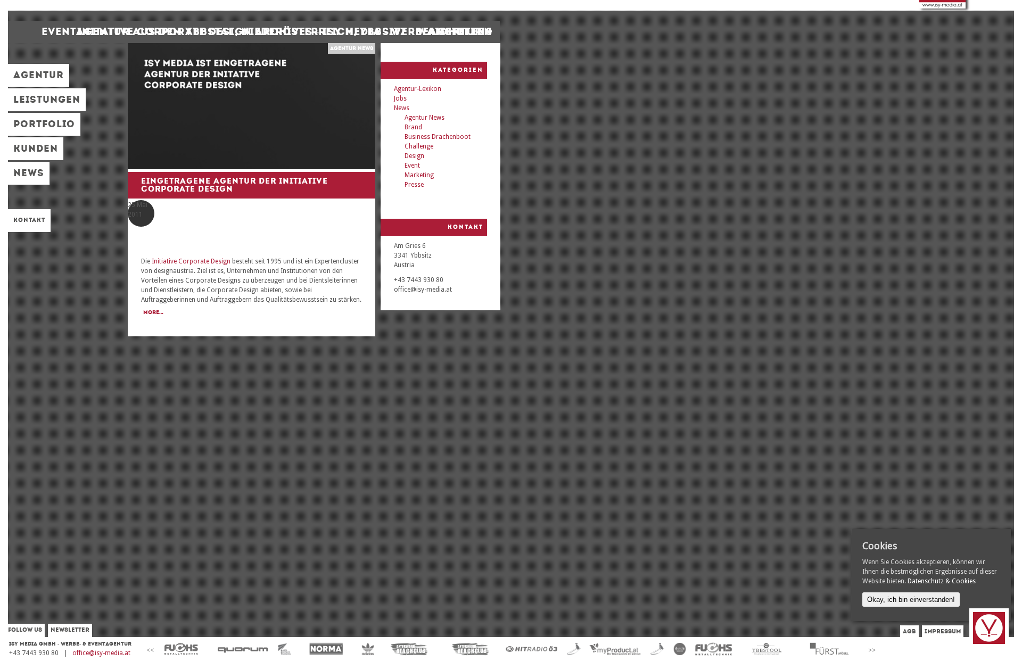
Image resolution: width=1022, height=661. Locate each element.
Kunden (35, 148)
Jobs (400, 98)
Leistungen (46, 99)
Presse (414, 184)
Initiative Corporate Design (191, 261)
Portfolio (44, 124)
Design (414, 156)
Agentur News (351, 48)
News (28, 173)
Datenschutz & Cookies (942, 581)
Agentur (38, 75)
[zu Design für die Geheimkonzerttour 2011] (531, 649)
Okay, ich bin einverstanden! (911, 600)
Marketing (419, 175)
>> (872, 650)
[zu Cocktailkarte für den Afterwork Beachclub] (409, 649)
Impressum (943, 631)
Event (412, 165)
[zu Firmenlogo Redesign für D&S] (679, 649)
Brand (413, 127)
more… (153, 312)
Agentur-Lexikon (417, 89)
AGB (909, 631)
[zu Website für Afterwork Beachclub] (470, 649)
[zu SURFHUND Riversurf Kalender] (657, 649)
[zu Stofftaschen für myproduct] (615, 649)
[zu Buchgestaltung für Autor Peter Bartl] (284, 649)
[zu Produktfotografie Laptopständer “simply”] (713, 649)
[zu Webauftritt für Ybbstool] (767, 649)
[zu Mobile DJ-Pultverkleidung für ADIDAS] (368, 649)
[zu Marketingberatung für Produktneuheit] (828, 649)
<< (150, 650)
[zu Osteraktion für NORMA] (326, 649)
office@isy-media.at (101, 653)
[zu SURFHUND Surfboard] (573, 649)
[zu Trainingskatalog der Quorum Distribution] (242, 649)
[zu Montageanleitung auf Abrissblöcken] (181, 649)
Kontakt (29, 220)
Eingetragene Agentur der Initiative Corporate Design (234, 185)
